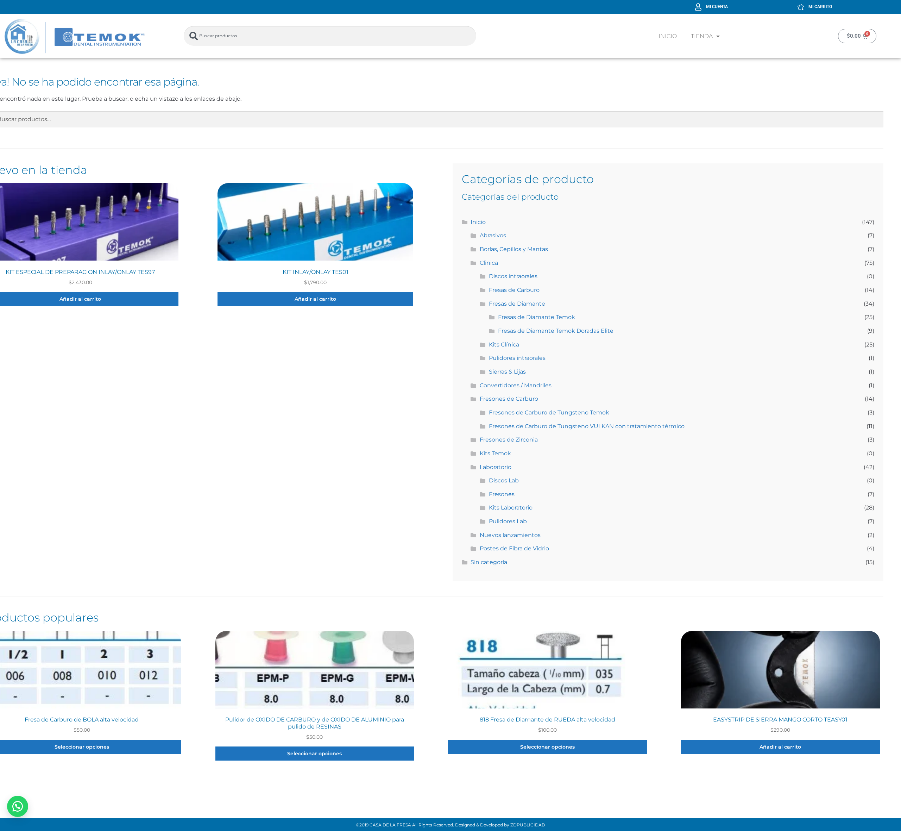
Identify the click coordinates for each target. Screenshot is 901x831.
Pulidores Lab (508, 521)
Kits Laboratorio (511, 507)
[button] (17, 806)
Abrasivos (493, 235)
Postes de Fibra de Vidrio (514, 548)
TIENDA (702, 36)
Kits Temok (495, 453)
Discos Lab (504, 480)
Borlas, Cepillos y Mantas (514, 249)
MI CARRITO (820, 6)
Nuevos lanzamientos (510, 535)
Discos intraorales (513, 276)
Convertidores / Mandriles (516, 385)
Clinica (489, 263)
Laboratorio (495, 467)
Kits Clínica (504, 344)
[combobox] (330, 36)
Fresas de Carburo (514, 290)
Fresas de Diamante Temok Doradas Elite (555, 330)
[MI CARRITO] (800, 7)
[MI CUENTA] (698, 7)
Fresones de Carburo (509, 398)
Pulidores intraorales (517, 358)
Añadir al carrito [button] (315, 299)
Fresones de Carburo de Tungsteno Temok (549, 412)
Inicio (668, 36)
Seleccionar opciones (314, 753)
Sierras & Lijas (507, 371)
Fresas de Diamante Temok (536, 317)
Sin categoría (489, 562)
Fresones (502, 494)
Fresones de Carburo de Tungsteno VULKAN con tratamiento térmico (587, 426)
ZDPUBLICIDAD (527, 824)
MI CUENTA (717, 6)
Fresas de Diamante (517, 303)
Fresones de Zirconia (509, 439)
